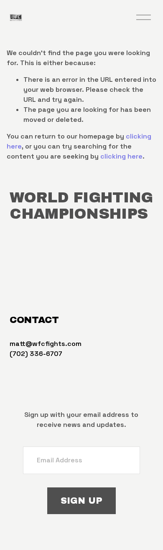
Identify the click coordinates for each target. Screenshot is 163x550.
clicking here (121, 156)
